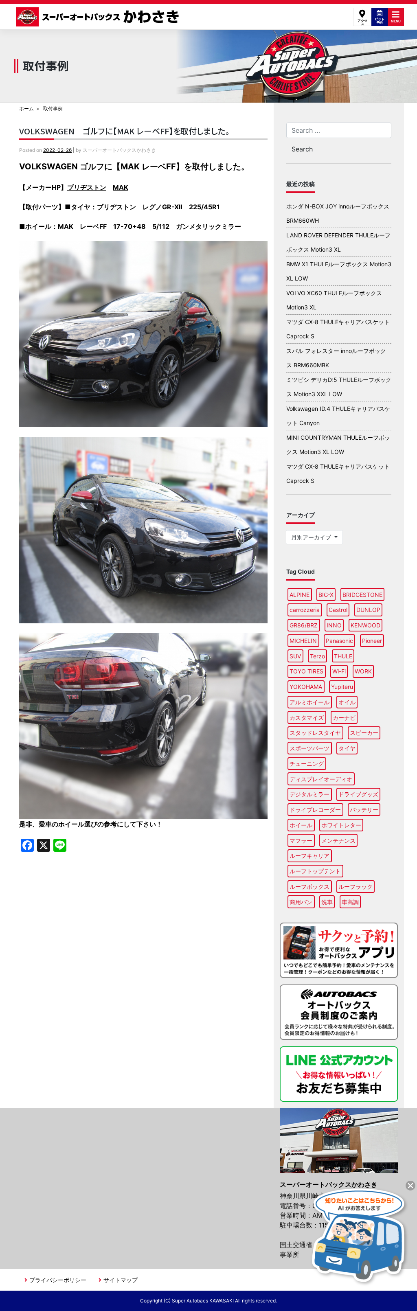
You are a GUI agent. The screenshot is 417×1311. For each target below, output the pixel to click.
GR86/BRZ (304, 625)
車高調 (350, 902)
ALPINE (299, 594)
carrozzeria (305, 609)
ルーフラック (355, 886)
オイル (347, 702)
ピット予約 (379, 20)
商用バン (301, 902)
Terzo (317, 656)
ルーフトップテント (315, 871)
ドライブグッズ (358, 794)
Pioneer (372, 640)
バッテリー (364, 809)
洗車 (327, 902)
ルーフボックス (309, 886)
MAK (120, 187)
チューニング (307, 763)
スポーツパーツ (309, 748)
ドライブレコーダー (315, 809)
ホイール (301, 825)
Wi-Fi (339, 671)
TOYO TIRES (306, 671)
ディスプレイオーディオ (321, 779)
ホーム (26, 108)
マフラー (301, 840)
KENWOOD (365, 625)
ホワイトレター (341, 825)
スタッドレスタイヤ (315, 732)
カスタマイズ (307, 717)
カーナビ (344, 717)
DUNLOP (368, 609)
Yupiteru (342, 686)
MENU (396, 21)
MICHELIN (303, 640)
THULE (343, 656)
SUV (295, 656)
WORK (363, 671)
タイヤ (347, 748)
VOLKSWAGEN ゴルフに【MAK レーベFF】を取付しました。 (128, 131)
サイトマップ (120, 1279)
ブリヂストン (86, 187)
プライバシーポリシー (57, 1279)
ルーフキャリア (309, 855)
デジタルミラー (309, 794)
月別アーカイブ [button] (312, 537)
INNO (334, 625)
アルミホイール (309, 702)
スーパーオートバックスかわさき (99, 16)
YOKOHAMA (306, 686)
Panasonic (339, 640)
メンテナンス (338, 840)
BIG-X (326, 594)
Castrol (338, 609)
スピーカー (364, 732)
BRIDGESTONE (362, 594)
